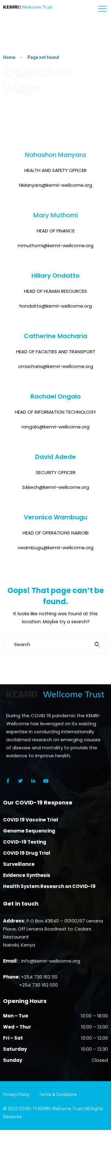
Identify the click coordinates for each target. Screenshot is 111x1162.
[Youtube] (45, 780)
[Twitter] (20, 780)
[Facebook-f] (7, 780)
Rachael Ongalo (56, 396)
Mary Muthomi (55, 215)
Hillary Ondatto (55, 275)
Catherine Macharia (55, 336)
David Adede (55, 456)
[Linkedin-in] (33, 780)
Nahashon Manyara (55, 154)
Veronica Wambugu (55, 517)
